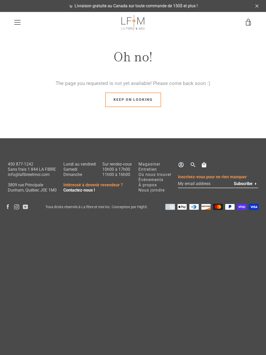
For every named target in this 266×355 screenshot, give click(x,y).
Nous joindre (151, 190)
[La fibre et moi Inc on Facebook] (7, 206)
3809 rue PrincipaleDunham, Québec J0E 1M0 (32, 187)
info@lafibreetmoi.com (29, 174)
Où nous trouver (154, 174)
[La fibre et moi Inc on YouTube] (25, 206)
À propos (147, 184)
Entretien (147, 169)
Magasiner (149, 164)
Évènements (150, 179)
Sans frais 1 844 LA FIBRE (32, 169)
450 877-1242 (20, 164)
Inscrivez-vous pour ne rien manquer (212, 176)
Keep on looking (133, 99)
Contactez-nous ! (79, 190)
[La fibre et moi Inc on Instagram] (16, 206)
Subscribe (243, 183)
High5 (142, 207)
